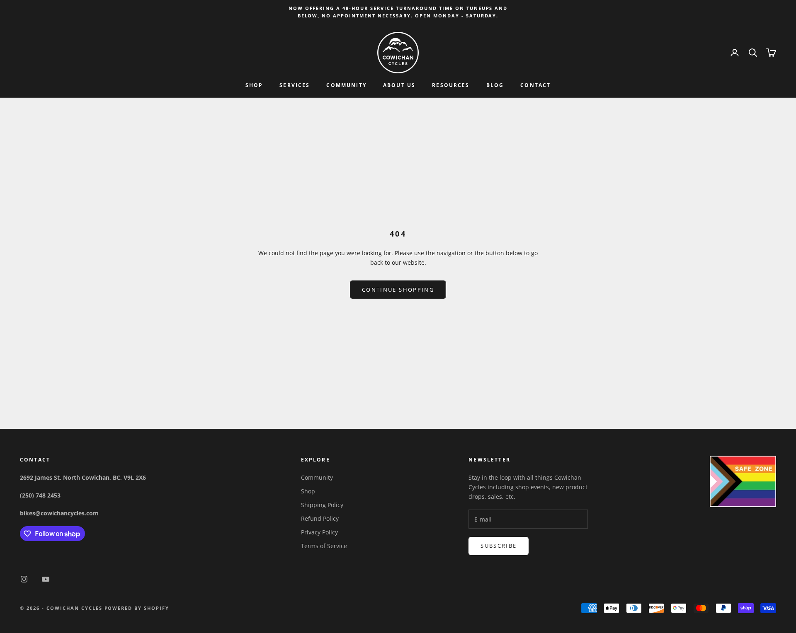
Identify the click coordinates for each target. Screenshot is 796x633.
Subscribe (499, 545)
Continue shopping (398, 289)
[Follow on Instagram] (24, 579)
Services (294, 85)
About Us (399, 85)
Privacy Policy (319, 532)
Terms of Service (324, 546)
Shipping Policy (322, 505)
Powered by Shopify (137, 608)
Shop (254, 85)
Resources (450, 85)
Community (346, 85)
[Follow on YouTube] (45, 579)
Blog (495, 85)
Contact (535, 85)
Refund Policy (320, 518)
